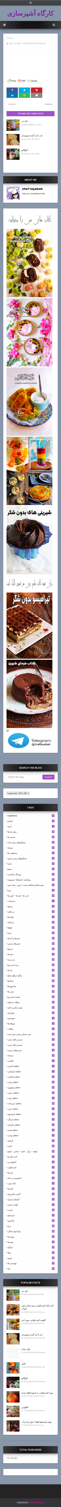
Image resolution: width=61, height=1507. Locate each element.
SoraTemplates (36, 1502)
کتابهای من (31, 1162)
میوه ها (31, 1242)
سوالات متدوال (31, 1002)
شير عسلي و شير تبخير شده (31, 1034)
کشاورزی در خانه (31, 1178)
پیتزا (31, 890)
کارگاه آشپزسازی (30, 13)
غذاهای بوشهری (31, 1087)
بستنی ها (31, 837)
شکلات (31, 1028)
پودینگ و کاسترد (31, 874)
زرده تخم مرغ (31, 965)
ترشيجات (31, 901)
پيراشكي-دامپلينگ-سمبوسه (31, 879)
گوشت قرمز (31, 1204)
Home (9, 38)
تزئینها (31, 906)
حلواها (31, 927)
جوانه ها (31, 917)
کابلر (23, 1363)
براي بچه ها (31, 831)
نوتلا (31, 1252)
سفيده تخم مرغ (31, 997)
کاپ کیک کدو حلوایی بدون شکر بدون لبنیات (37, 1307)
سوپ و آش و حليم (31, 1007)
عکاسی (31, 1060)
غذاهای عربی (31, 1108)
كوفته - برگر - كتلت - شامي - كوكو (31, 1151)
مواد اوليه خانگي (31, 1231)
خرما (31, 933)
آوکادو (31, 821)
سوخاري (31, 1013)
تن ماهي (31, 911)
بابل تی (24, 121)
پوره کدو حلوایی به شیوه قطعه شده (37, 1392)
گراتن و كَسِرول (31, 1194)
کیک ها (31, 1188)
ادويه (31, 826)
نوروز (31, 1258)
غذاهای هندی (31, 1130)
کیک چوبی (31, 1183)
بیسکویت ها (31, 853)
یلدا (31, 1268)
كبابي (31, 1146)
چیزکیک (31, 922)
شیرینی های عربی (31, 1044)
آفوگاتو (24, 150)
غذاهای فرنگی (31, 1119)
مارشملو (31, 1215)
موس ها (31, 1236)
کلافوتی (24, 1407)
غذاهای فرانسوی (31, 1114)
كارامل (31, 1140)
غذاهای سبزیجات (31, 1103)
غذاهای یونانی (31, 1135)
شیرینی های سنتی (31, 1039)
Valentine (31, 815)
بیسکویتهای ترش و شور (31, 858)
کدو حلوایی (31, 1167)
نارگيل (31, 1247)
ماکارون (31, 1220)
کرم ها (31, 1172)
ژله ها (31, 970)
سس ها (31, 991)
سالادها (31, 981)
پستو (31, 869)
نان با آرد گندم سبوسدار (31, 135)
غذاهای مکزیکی (31, 1124)
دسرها (31, 949)
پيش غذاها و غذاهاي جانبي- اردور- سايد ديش (31, 885)
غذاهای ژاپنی (31, 1098)
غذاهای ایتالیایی (31, 1076)
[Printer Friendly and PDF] (22, 82)
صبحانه (31, 1055)
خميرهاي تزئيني (31, 943)
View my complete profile (33, 193)
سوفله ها (31, 1023)
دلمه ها (31, 954)
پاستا (31, 863)
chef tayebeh (15, 43)
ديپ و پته (31, 959)
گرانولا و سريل (31, 1199)
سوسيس (31, 1018)
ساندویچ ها (31, 986)
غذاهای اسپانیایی (31, 1071)
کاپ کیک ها (31, 1156)
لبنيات (31, 1210)
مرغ (31, 1226)
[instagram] (30, 2)
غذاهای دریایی (31, 1092)
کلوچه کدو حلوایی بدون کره (33, 1320)
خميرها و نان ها (31, 938)
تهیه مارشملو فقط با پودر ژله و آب (36, 1421)
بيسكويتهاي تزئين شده (31, 842)
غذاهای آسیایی (31, 1066)
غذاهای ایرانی (31, 1082)
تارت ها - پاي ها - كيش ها (31, 895)
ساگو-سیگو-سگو (31, 975)
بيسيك (31, 847)
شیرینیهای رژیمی (31, 1050)
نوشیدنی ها (31, 1263)
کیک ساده (25, 1349)
